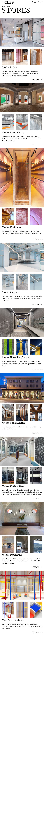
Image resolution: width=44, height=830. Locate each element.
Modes (4, 6)
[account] (32, 2)
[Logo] (8, 2)
